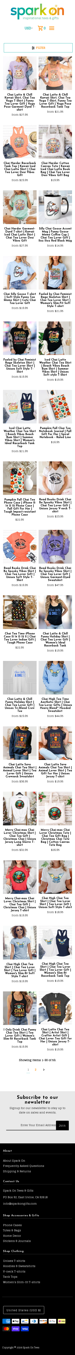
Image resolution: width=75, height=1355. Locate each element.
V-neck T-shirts (14, 1271)
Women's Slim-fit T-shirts (21, 1282)
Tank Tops (10, 1276)
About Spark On (14, 1160)
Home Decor (12, 1235)
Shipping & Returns (17, 1171)
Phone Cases (12, 1225)
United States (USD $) (23, 1310)
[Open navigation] (51, 28)
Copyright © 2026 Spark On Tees (20, 1347)
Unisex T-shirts (14, 1260)
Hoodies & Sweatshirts (19, 1265)
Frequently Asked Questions (23, 1165)
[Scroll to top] (66, 1344)
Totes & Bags (12, 1230)
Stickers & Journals (17, 1240)
